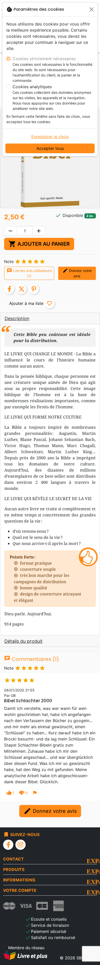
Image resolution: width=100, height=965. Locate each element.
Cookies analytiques (32, 86)
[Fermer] (91, 9)
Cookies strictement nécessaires (44, 58)
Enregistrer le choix (50, 136)
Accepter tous (50, 148)
